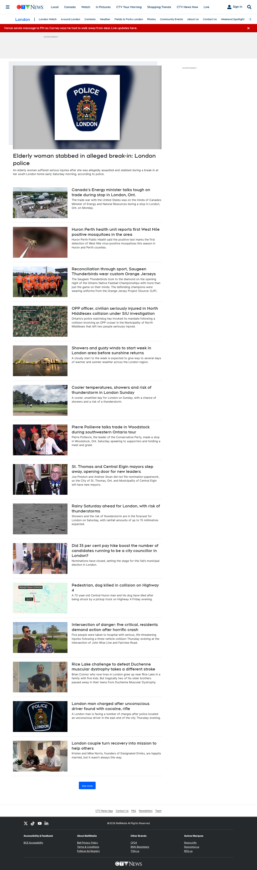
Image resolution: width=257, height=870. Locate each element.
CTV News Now (187, 7)
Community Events (171, 19)
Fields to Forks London (129, 19)
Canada (70, 7)
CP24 (134, 842)
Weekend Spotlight (232, 19)
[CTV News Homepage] (30, 7)
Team (158, 810)
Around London (70, 19)
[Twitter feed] (26, 823)
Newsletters (145, 810)
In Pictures (103, 7)
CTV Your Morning (129, 7)
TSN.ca (135, 851)
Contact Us (210, 19)
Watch (85, 7)
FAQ (133, 810)
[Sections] (7, 7)
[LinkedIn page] (47, 823)
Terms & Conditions (88, 846)
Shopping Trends (159, 7)
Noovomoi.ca (191, 846)
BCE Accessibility (33, 842)
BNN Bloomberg (140, 846)
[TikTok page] (33, 823)
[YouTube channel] (40, 823)
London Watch (48, 19)
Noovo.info (190, 842)
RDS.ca (188, 851)
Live (206, 7)
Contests (90, 19)
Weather (105, 19)
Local (55, 7)
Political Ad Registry (88, 851)
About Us (193, 19)
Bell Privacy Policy (87, 842)
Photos (151, 19)
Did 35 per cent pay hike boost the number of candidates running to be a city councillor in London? (115, 550)
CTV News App (104, 810)
